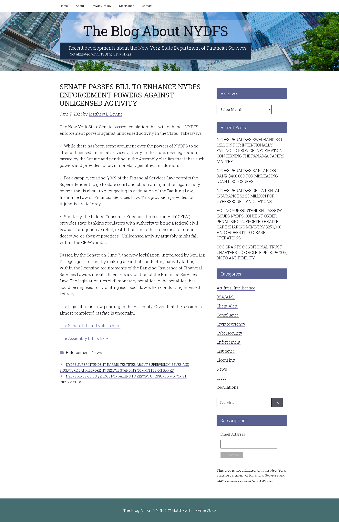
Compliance (228, 314)
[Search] (277, 402)
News (97, 352)
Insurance (226, 351)
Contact (147, 6)
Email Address (233, 434)
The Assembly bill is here (84, 338)
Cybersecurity (229, 333)
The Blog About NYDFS (155, 31)
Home (64, 6)
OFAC (221, 378)
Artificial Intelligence (236, 287)
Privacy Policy (101, 6)
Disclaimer (126, 6)
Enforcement (78, 352)
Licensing (226, 360)
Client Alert (227, 305)
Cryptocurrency (231, 323)
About (80, 6)
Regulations (227, 387)
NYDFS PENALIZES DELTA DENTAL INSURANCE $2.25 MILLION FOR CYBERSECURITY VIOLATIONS (248, 196)
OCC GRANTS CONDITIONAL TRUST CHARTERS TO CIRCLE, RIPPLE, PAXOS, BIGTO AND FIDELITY (252, 252)
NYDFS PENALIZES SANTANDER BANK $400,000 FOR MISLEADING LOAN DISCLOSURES (247, 176)
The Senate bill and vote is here (90, 325)
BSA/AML (226, 296)
